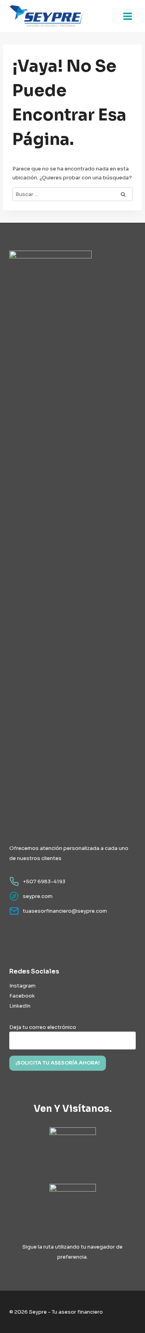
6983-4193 (51, 881)
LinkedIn (20, 1006)
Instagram (22, 985)
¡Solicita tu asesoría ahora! (57, 1063)
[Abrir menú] (127, 16)
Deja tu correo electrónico (42, 1027)
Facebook (22, 995)
